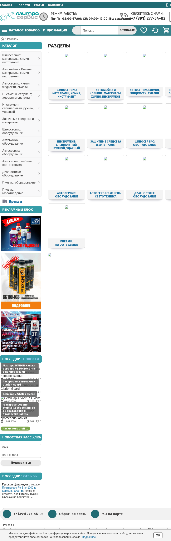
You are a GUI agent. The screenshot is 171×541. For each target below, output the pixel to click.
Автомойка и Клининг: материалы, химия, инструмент (17, 72)
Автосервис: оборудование (12, 152)
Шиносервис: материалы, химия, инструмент (16, 58)
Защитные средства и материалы (18, 120)
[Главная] (2, 38)
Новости (23, 5)
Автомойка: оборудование (12, 141)
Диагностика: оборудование (12, 173)
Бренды (15, 201)
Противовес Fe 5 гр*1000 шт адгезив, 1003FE (20, 489)
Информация (55, 30)
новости (31, 359)
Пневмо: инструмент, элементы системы (17, 95)
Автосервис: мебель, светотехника (17, 162)
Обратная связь (72, 514)
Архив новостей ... (15, 428)
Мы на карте (112, 514)
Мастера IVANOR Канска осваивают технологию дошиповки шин (19, 368)
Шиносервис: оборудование (12, 131)
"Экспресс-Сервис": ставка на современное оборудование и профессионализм (19, 409)
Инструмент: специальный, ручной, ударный (18, 108)
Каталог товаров (24, 30)
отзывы (30, 476)
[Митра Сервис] (19, 16)
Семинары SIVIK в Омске (19, 394)
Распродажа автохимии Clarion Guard (19, 383)
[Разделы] (49, 255)
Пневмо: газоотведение (12, 191)
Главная (6, 5)
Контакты (55, 5)
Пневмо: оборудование (18, 182)
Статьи (39, 5)
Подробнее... (90, 537)
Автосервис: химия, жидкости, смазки (16, 85)
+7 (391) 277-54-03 (148, 18)
